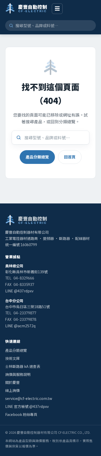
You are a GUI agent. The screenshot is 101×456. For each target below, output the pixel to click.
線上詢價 (12, 390)
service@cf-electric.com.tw (28, 398)
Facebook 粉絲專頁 (21, 414)
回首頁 (70, 156)
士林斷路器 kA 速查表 (22, 366)
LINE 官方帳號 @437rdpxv (27, 406)
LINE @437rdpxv (19, 290)
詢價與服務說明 (18, 374)
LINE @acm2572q (20, 325)
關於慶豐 (12, 382)
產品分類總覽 (37, 156)
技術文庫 (12, 358)
